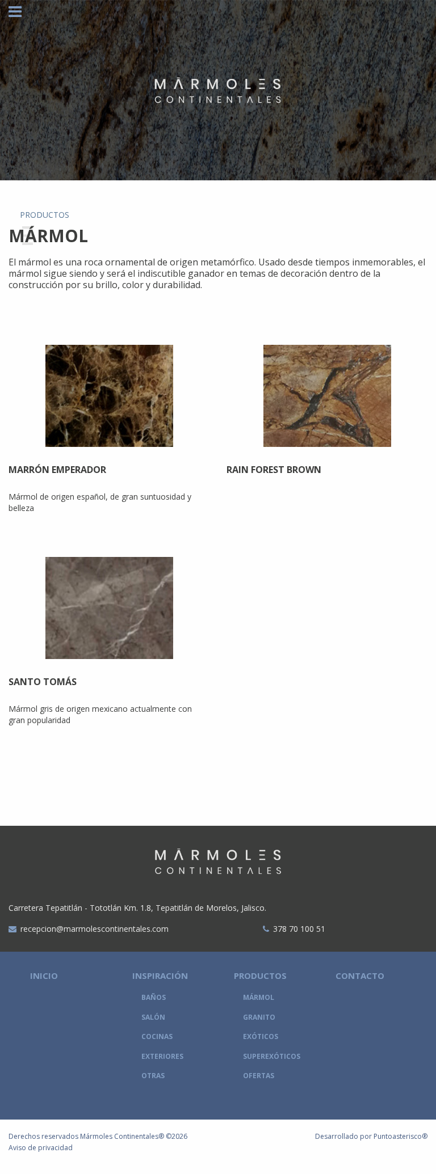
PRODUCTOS (260, 975)
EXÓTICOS (260, 1036)
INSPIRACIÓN (160, 975)
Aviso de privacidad (41, 1147)
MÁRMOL (258, 997)
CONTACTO (360, 975)
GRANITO (259, 1017)
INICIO (44, 975)
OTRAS (153, 1075)
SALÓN (153, 1017)
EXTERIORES (162, 1056)
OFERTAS (258, 1075)
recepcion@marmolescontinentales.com (94, 928)
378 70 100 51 (299, 928)
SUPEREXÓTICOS (271, 1056)
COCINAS (157, 1036)
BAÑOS (153, 997)
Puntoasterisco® (400, 1136)
